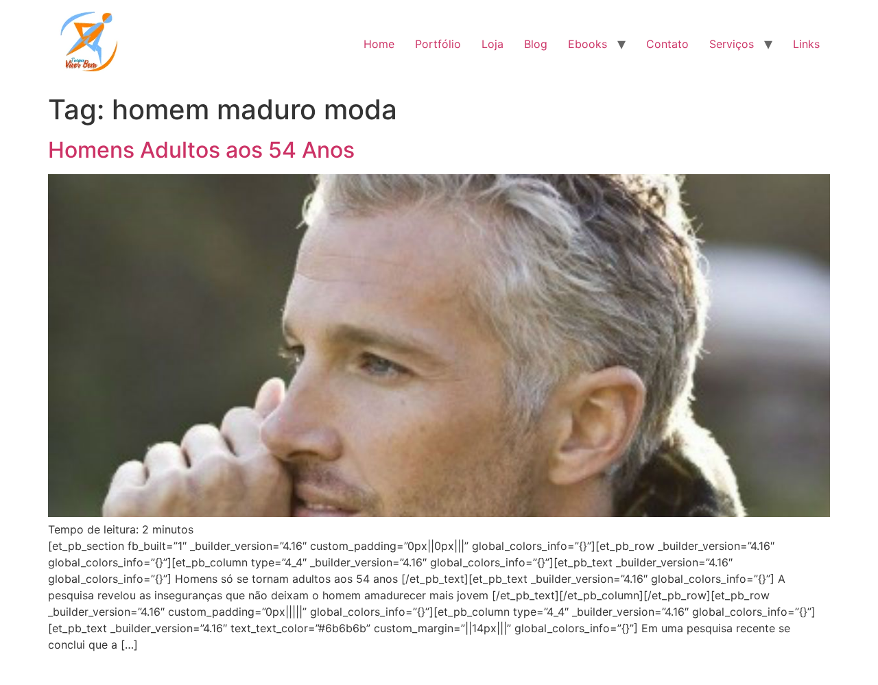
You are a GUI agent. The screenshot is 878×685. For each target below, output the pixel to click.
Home (379, 44)
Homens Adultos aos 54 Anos (201, 149)
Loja (492, 44)
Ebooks (587, 44)
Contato (667, 44)
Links (806, 44)
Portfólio (438, 44)
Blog (535, 44)
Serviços (731, 44)
